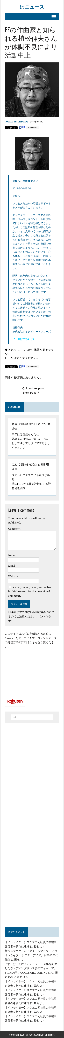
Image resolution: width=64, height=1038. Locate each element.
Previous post (35, 388)
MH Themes (50, 1034)
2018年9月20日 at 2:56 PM (34, 465)
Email (11, 565)
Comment (14, 528)
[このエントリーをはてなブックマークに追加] (23, 127)
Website (13, 576)
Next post (29, 392)
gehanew (23, 121)
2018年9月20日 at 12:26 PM (34, 424)
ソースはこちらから (23, 339)
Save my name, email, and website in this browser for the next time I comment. (30, 591)
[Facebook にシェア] (20, 127)
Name (11, 555)
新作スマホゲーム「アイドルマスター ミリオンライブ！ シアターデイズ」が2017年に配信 (31, 955)
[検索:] (32, 717)
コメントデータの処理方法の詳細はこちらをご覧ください (30, 642)
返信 (14, 428)
